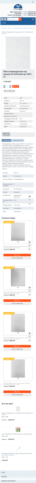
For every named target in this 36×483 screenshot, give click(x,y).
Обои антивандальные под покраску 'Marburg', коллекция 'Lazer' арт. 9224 (17, 247)
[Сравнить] (8, 134)
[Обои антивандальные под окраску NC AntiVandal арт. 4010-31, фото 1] (18, 53)
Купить (16, 86)
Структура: (7, 124)
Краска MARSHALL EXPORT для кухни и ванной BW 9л (17, 434)
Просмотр (29, 196)
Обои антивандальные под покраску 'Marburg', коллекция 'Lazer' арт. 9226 (17, 292)
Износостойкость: (10, 106)
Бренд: (6, 103)
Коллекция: (8, 108)
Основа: (6, 111)
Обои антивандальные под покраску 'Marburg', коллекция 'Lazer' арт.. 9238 (17, 384)
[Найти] (20, 19)
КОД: (5, 98)
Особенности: (8, 113)
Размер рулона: (9, 121)
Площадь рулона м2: (11, 119)
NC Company (23, 103)
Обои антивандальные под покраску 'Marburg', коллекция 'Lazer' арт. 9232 (17, 338)
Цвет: (5, 126)
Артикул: (7, 101)
